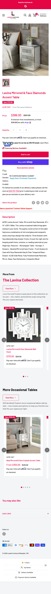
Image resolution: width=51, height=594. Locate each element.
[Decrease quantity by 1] (13, 130)
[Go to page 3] (27, 376)
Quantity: (6, 130)
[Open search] (25, 15)
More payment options (25, 168)
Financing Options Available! (15, 148)
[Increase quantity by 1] (26, 130)
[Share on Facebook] (33, 202)
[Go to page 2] (25, 376)
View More (9, 288)
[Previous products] (4, 340)
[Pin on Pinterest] (38, 202)
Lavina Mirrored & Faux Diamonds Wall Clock (21, 350)
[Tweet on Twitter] (42, 202)
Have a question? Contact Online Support (16, 208)
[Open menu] (3, 15)
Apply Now (14, 178)
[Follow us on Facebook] (4, 534)
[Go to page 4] (27, 487)
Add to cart (25, 154)
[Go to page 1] (23, 376)
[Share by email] (47, 202)
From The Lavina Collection (22, 107)
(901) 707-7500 (14, 191)
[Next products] (47, 340)
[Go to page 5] (29, 487)
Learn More (43, 143)
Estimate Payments (28, 178)
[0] (34, 15)
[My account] (30, 15)
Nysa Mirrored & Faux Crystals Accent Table (23, 460)
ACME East (6, 107)
